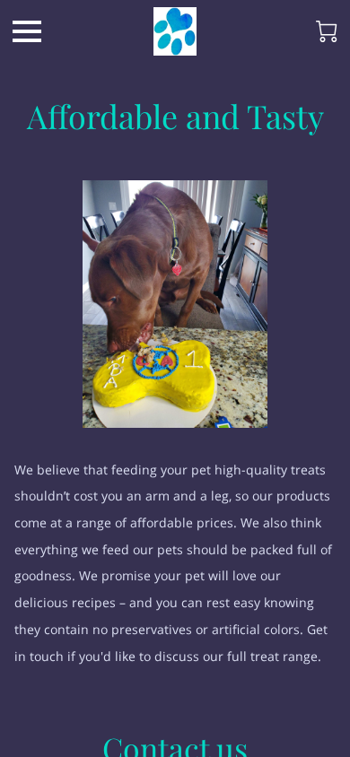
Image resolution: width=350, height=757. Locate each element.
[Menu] (27, 31)
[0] (326, 31)
